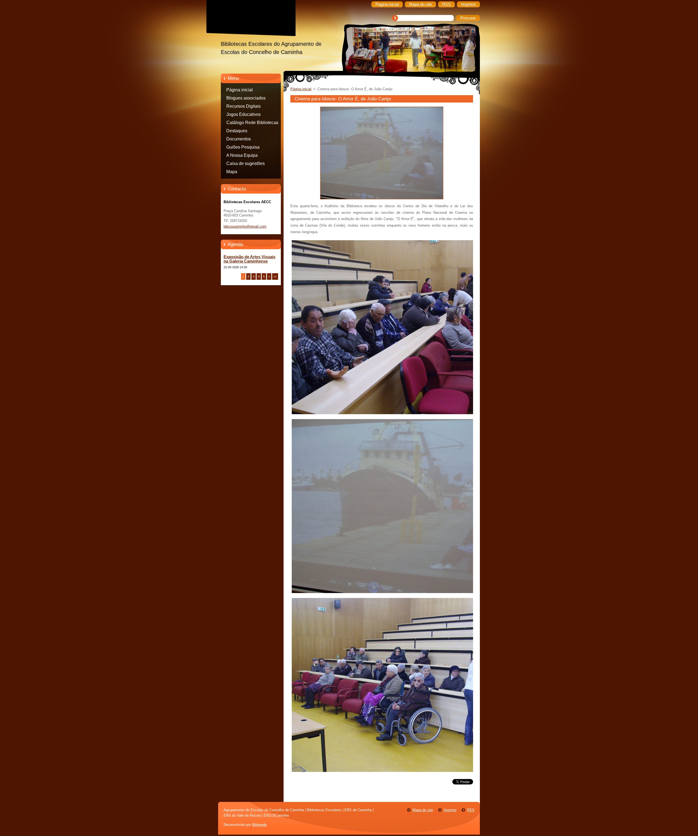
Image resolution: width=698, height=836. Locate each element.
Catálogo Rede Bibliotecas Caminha (252, 123)
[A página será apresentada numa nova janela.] (382, 199)
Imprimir (450, 810)
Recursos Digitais (243, 106)
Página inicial (239, 90)
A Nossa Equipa (242, 155)
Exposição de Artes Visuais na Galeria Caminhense (249, 259)
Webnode (259, 825)
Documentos (238, 139)
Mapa (231, 171)
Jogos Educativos (243, 114)
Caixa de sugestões (245, 163)
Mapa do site (423, 810)
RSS (470, 810)
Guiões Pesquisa (243, 147)
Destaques (236, 130)
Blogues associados (246, 98)
